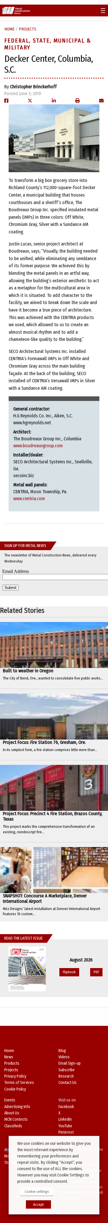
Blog (62, 1050)
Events (9, 1100)
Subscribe (66, 1070)
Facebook (66, 1106)
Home (9, 29)
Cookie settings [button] (37, 1191)
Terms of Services (19, 1082)
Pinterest (66, 1132)
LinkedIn (65, 1119)
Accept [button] (38, 1204)
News (8, 1057)
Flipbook (69, 972)
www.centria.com (29, 498)
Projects (27, 29)
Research (66, 1076)
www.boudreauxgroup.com (38, 445)
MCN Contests (16, 1119)
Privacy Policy (15, 1076)
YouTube (65, 1126)
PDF (96, 972)
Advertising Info (17, 1106)
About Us (11, 1113)
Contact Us (67, 1082)
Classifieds (13, 1126)
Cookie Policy (15, 1089)
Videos (64, 1057)
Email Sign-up (69, 1063)
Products (11, 1063)
